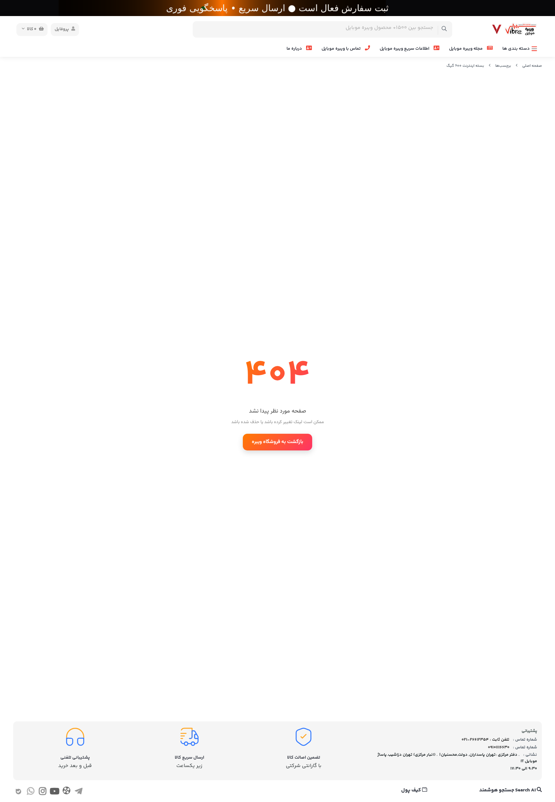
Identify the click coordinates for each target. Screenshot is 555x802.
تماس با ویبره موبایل (342, 48)
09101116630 (498, 747)
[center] (444, 29)
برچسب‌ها (503, 66)
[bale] (18, 793)
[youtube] (54, 793)
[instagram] (42, 793)
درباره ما (294, 48)
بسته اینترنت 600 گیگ (465, 66)
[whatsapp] (30, 793)
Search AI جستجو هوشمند (508, 790)
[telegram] (78, 793)
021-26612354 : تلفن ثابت (485, 740)
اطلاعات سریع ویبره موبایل (405, 48)
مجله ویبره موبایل (466, 48)
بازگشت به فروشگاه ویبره (277, 442)
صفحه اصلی (532, 66)
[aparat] (66, 792)
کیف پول (411, 790)
